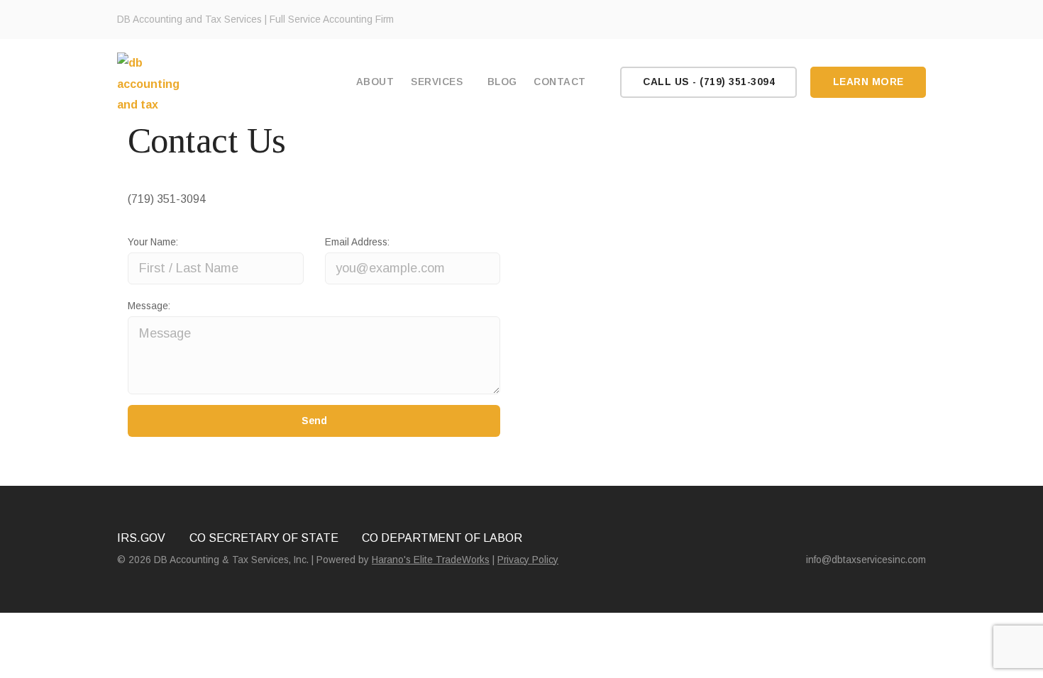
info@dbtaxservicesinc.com (866, 560)
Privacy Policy (527, 560)
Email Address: (357, 242)
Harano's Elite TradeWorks (431, 560)
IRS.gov (141, 538)
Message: (149, 306)
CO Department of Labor (442, 538)
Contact (560, 82)
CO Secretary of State (263, 538)
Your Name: (153, 242)
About (375, 82)
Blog (502, 82)
